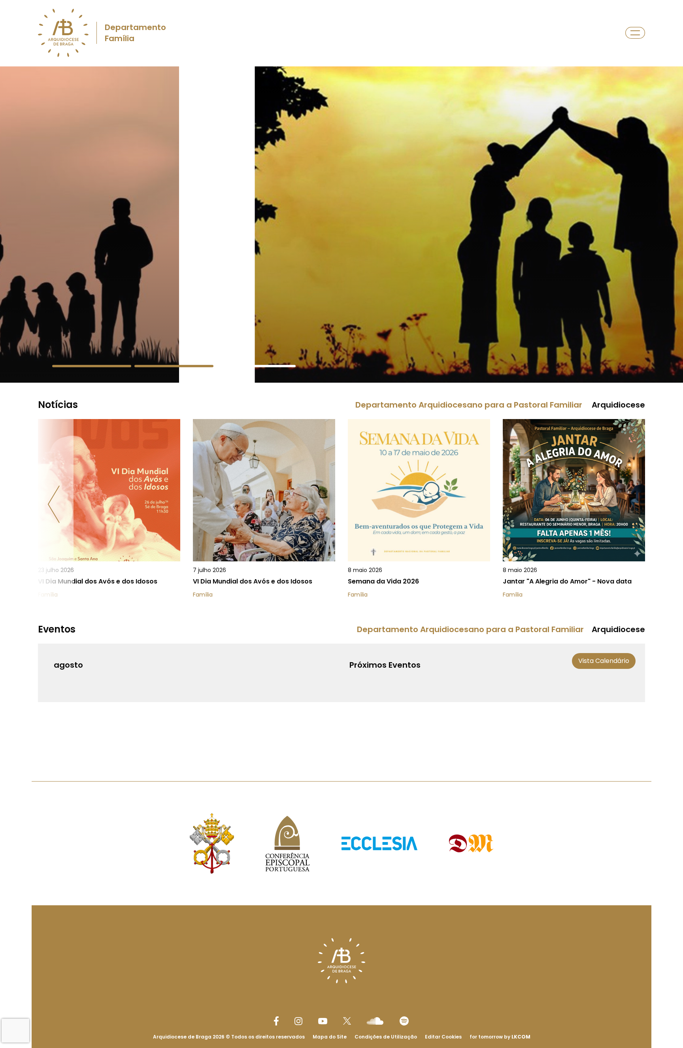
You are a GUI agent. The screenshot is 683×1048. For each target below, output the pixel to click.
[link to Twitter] (347, 1020)
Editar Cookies (443, 1037)
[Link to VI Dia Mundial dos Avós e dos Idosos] (109, 509)
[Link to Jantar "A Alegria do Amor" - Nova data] (574, 509)
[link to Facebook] (276, 1020)
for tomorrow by (500, 1036)
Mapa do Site (330, 1036)
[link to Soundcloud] (375, 1020)
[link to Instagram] (298, 1021)
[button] (91, 366)
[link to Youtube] (322, 1021)
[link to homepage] (63, 33)
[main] (341, 408)
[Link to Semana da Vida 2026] (419, 509)
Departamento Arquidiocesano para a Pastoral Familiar (468, 404)
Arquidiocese (618, 404)
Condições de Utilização (386, 1036)
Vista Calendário (603, 660)
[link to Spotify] (404, 1021)
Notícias (58, 404)
